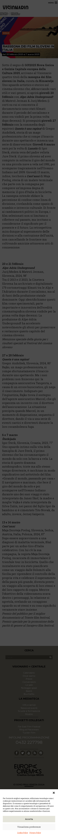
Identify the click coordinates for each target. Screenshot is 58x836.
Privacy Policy (35, 832)
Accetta (29, 819)
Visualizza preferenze (29, 826)
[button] (53, 792)
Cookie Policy (22, 832)
